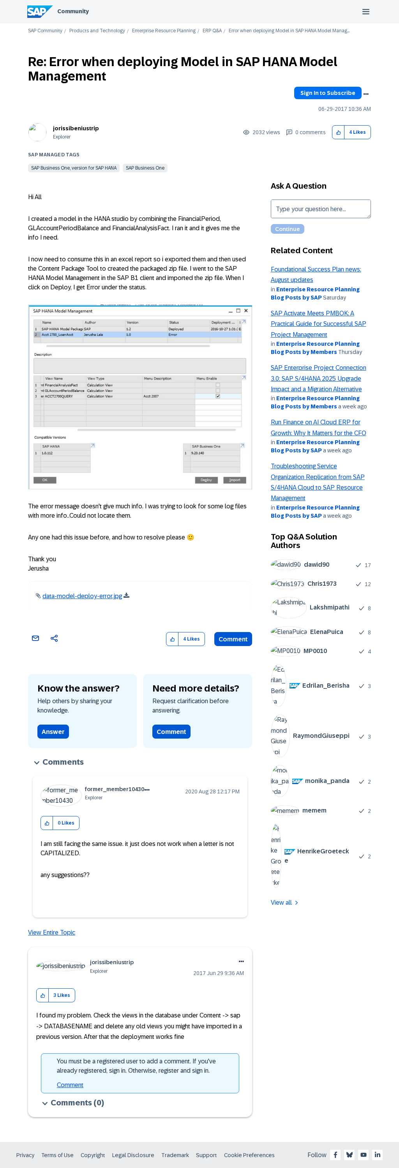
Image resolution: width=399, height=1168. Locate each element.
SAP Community (45, 30)
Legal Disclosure (133, 1155)
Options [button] (366, 94)
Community (73, 11)
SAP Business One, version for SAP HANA (74, 168)
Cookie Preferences (249, 1155)
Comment (233, 639)
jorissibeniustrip (76, 128)
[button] (338, 132)
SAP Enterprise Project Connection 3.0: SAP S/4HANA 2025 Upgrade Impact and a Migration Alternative (318, 378)
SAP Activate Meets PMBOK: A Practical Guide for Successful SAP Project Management (318, 324)
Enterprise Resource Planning (164, 30)
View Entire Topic (51, 932)
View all (281, 902)
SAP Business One (145, 168)
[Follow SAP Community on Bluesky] (349, 1155)
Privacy (25, 1155)
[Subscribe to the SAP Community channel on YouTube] (363, 1155)
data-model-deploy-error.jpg (82, 596)
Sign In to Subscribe (327, 93)
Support (206, 1155)
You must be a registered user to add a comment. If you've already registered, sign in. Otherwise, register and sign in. (136, 1066)
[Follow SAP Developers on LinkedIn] (377, 1155)
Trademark (175, 1155)
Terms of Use (57, 1155)
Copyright (93, 1155)
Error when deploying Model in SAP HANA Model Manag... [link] (289, 30)
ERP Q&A (212, 30)
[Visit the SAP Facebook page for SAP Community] (335, 1155)
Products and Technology (97, 30)
